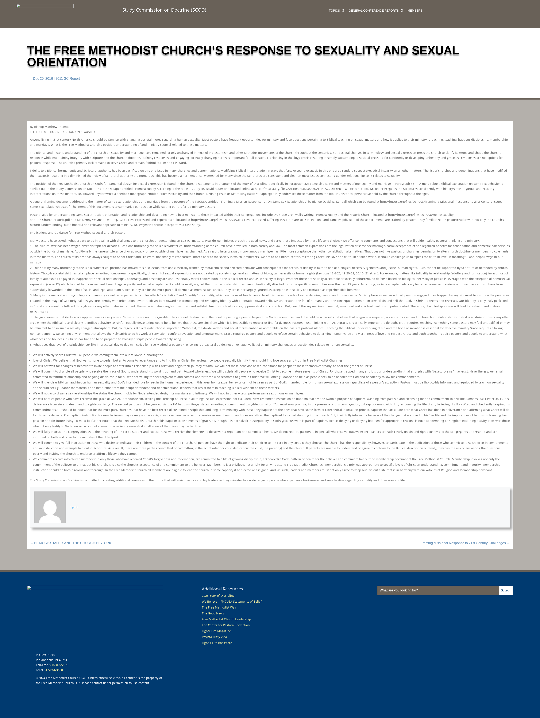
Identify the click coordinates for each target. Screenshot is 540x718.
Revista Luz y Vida (215, 637)
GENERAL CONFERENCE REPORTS (374, 10)
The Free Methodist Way (219, 607)
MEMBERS (415, 10)
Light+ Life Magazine (216, 631)
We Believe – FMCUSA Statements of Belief (232, 601)
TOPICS (334, 10)
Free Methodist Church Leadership (226, 619)
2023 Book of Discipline (218, 596)
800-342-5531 (58, 665)
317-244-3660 (53, 670)
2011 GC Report (67, 78)
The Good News (213, 613)
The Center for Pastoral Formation (226, 625)
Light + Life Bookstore (217, 643)
